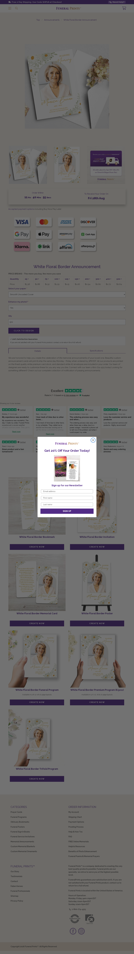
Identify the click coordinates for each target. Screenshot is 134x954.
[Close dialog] (93, 440)
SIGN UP (67, 511)
